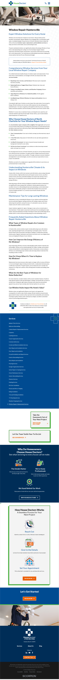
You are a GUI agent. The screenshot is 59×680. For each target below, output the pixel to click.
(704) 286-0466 (26, 62)
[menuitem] (29, 323)
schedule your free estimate (37, 304)
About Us (30, 646)
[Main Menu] (49, 3)
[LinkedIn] (26, 652)
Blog (40, 646)
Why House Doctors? (28, 497)
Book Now (28, 578)
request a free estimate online (38, 62)
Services (19, 646)
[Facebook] (32, 652)
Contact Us (28, 657)
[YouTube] (29, 652)
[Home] (17, 3)
